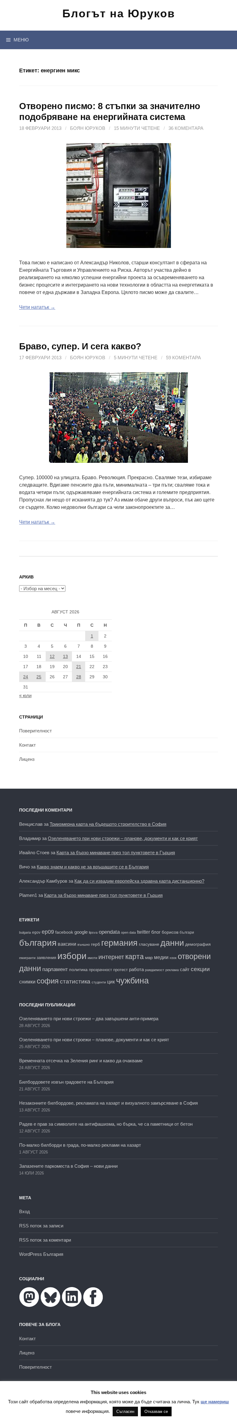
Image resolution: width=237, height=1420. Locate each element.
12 (52, 656)
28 (78, 676)
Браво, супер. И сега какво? (80, 346)
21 (78, 666)
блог (155, 932)
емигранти (27, 958)
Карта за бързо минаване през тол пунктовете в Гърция (115, 852)
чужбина (132, 980)
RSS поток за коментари (45, 1240)
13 (65, 656)
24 (25, 676)
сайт (184, 969)
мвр (149, 957)
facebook (64, 932)
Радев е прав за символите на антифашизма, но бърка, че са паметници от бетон (106, 1124)
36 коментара (185, 128)
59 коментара (183, 357)
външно (83, 944)
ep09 (48, 932)
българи (187, 932)
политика (78, 969)
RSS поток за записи (41, 1225)
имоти (92, 958)
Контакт (27, 745)
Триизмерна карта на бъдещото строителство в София (108, 824)
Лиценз (27, 759)
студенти (99, 982)
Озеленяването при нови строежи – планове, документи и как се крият (123, 838)
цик (111, 981)
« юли (25, 695)
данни (172, 943)
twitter (143, 932)
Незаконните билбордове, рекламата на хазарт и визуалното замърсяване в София (108, 1103)
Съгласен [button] (125, 1411)
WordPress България (41, 1254)
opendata (109, 932)
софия (48, 981)
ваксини (67, 944)
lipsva (93, 932)
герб (95, 944)
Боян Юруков (87, 128)
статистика (75, 981)
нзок (173, 958)
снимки (27, 981)
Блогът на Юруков (118, 13)
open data (128, 932)
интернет (111, 956)
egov (36, 932)
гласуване (149, 944)
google (81, 932)
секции (200, 969)
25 (38, 676)
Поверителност (35, 730)
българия (37, 943)
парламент (55, 969)
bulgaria (25, 932)
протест (120, 969)
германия (119, 943)
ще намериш (215, 1401)
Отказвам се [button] (156, 1411)
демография (198, 944)
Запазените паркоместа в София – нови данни (68, 1166)
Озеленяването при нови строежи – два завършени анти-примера (88, 1018)
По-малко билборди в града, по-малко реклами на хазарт (80, 1145)
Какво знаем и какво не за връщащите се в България (93, 866)
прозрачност (100, 969)
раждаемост (154, 970)
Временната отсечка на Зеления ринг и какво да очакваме (81, 1060)
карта (134, 957)
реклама (172, 970)
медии (161, 957)
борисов (170, 932)
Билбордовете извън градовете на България (66, 1082)
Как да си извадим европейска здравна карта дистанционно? (139, 881)
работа (136, 969)
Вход (24, 1211)
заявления (46, 957)
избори (71, 956)
